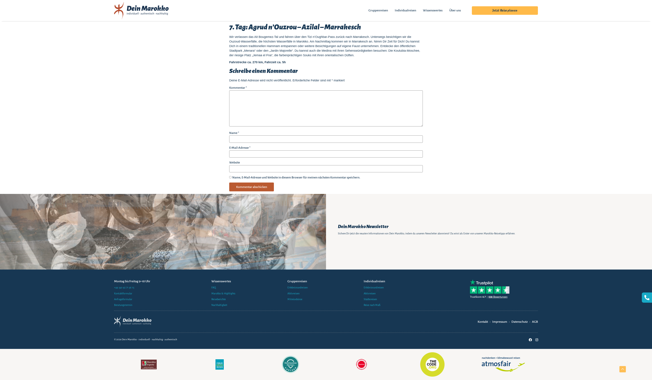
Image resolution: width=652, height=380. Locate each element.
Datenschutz (519, 321)
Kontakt (483, 321)
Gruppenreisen (378, 10)
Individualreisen (405, 10)
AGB (535, 321)
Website (234, 162)
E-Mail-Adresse (239, 147)
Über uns (455, 10)
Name (234, 133)
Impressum (499, 321)
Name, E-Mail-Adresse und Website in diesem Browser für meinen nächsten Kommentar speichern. (296, 177)
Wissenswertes (432, 10)
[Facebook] (530, 340)
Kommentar (238, 87)
